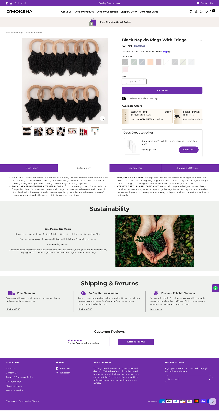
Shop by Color (129, 11)
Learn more (156, 309)
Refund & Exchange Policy (19, 377)
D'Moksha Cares (149, 11)
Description (32, 168)
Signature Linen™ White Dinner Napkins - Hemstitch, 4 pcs (169, 142)
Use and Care (135, 168)
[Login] (196, 11)
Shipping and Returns (187, 168)
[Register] (209, 379)
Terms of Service (14, 390)
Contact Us (12, 372)
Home (9, 32)
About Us (66, 11)
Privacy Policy (13, 381)
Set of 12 (134, 81)
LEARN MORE (13, 309)
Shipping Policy (14, 386)
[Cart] (211, 11)
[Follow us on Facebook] (7, 3)
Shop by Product (84, 11)
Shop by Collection (107, 11)
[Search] (191, 11)
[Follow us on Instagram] (11, 3)
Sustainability (84, 168)
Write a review (135, 341)
